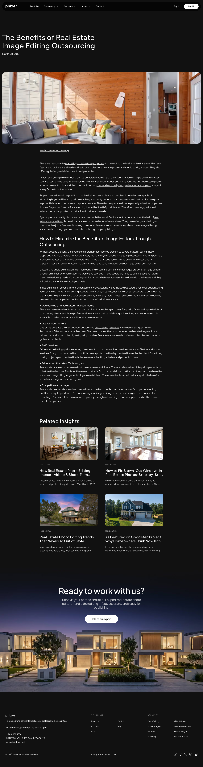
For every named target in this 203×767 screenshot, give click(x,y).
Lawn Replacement (182, 726)
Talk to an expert (101, 619)
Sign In (177, 6)
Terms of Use (110, 754)
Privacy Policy (97, 754)
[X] (185, 754)
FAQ (92, 731)
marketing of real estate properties (84, 163)
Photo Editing (153, 721)
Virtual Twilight (180, 731)
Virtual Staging (153, 726)
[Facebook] (180, 754)
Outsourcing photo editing (54, 269)
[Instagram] (190, 754)
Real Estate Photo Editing (54, 150)
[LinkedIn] (196, 754)
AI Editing (151, 736)
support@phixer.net (15, 742)
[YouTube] (175, 754)
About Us (85, 6)
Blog (119, 726)
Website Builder (181, 736)
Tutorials (94, 726)
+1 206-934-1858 (14, 734)
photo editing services (107, 327)
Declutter (151, 731)
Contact (100, 6)
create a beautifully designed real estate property (124, 185)
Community (49, 6)
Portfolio (34, 6)
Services (68, 6)
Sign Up (191, 6)
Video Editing (179, 721)
